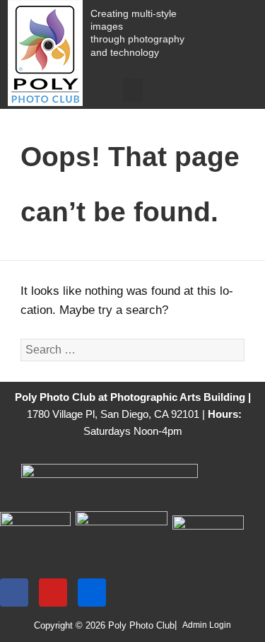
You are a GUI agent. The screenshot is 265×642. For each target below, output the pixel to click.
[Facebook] (14, 592)
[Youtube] (53, 592)
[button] (133, 90)
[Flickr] (92, 592)
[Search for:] (132, 349)
